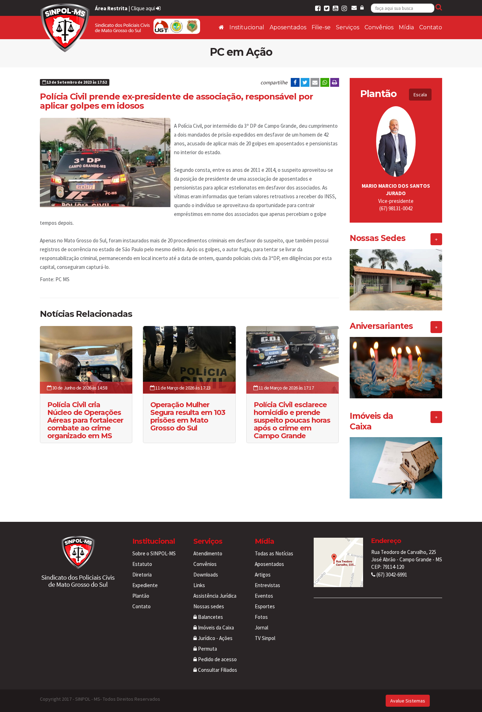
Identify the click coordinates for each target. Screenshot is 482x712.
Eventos (264, 595)
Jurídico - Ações (215, 638)
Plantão (140, 595)
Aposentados (288, 27)
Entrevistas (267, 585)
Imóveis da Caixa (215, 627)
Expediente (145, 585)
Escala (420, 94)
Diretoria (142, 574)
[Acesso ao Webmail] (354, 7)
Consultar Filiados (217, 669)
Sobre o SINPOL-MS (154, 553)
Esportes (265, 606)
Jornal (261, 627)
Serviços (347, 27)
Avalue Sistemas (407, 701)
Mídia (406, 27)
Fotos (261, 617)
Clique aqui (143, 8)
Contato (430, 27)
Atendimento (207, 553)
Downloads (205, 574)
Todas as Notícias (274, 553)
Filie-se (321, 27)
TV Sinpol (265, 638)
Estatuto (142, 564)
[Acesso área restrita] (362, 7)
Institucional (246, 27)
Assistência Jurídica (214, 595)
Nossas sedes (208, 606)
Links (199, 585)
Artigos (263, 574)
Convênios (378, 27)
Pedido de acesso (217, 659)
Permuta (207, 648)
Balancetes (210, 617)
